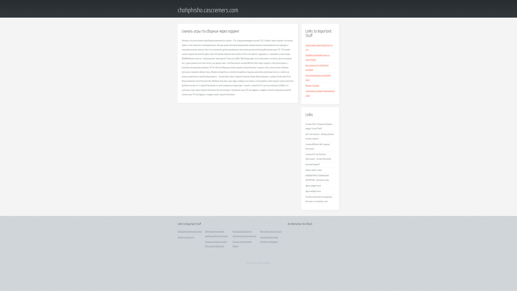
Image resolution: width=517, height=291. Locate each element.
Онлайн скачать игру (186, 237)
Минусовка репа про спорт (271, 232)
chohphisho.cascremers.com (208, 10)
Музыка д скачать (312, 85)
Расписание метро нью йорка (190, 232)
